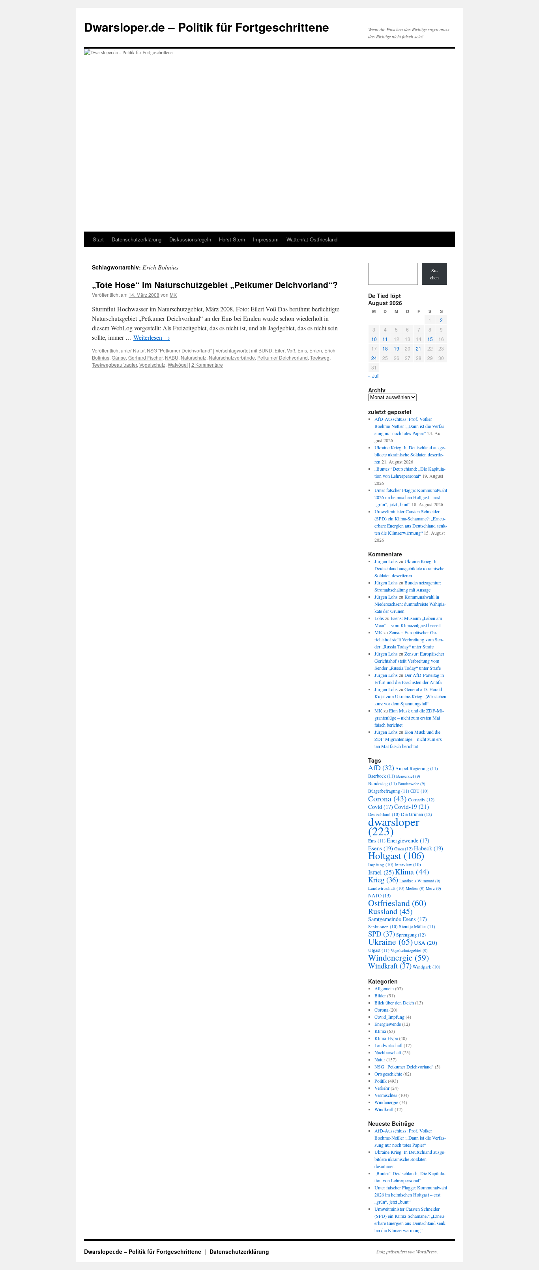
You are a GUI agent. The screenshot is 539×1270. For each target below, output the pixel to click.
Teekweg (319, 357)
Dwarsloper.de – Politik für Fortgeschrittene (206, 26)
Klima (412, 871)
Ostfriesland (397, 902)
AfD (381, 767)
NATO (379, 895)
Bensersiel (408, 776)
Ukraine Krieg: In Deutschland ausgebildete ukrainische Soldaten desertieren (409, 454)
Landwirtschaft (386, 888)
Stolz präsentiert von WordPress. (407, 1251)
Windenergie (398, 957)
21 (418, 348)
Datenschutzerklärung (136, 239)
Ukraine (390, 941)
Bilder (380, 995)
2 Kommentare (207, 364)
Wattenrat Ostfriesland (311, 239)
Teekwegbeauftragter (114, 364)
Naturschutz (193, 357)
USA (425, 942)
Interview (408, 864)
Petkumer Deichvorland (282, 357)
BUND (265, 350)
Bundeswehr (411, 783)
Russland (390, 911)
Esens (380, 848)
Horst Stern (232, 239)
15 (430, 338)
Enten (315, 350)
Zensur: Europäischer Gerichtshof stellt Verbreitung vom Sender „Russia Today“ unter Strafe (409, 639)
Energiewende (408, 840)
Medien (415, 888)
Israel (381, 872)
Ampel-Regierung (416, 768)
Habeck (428, 848)
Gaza (403, 848)
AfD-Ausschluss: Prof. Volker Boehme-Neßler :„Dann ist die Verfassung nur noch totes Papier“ (410, 426)
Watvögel (178, 364)
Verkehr (381, 1088)
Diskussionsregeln (190, 239)
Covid (380, 806)
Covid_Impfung (389, 1017)
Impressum (266, 239)
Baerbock (381, 776)
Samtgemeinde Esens (397, 919)
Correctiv (421, 799)
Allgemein (384, 988)
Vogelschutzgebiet (409, 950)
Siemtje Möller (417, 926)
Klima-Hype (386, 1038)
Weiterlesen (151, 337)
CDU (419, 791)
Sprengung (411, 934)
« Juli (374, 375)
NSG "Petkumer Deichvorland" (179, 350)
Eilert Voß (285, 350)
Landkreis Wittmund (419, 881)
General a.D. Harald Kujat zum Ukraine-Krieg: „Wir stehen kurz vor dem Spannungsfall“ (410, 696)
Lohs (379, 618)
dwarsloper (393, 826)
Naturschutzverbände (232, 357)
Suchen (434, 274)
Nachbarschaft (387, 1052)
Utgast (378, 950)
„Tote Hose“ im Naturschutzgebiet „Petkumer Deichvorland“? (215, 284)
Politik (380, 1081)
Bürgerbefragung (388, 791)
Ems (302, 350)
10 (374, 338)
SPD (381, 933)
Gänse (119, 357)
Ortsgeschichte (388, 1073)
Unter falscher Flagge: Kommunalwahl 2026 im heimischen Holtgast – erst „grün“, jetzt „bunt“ (410, 497)
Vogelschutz (152, 364)
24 (374, 357)
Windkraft (390, 965)
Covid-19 (411, 806)
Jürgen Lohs (386, 561)
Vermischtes (385, 1095)
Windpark (426, 967)
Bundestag (382, 783)
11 (385, 338)
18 (385, 348)
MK (173, 294)
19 (396, 348)
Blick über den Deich (394, 1002)
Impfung (380, 864)
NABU (171, 357)
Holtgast (396, 855)
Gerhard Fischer (145, 357)
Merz (433, 888)
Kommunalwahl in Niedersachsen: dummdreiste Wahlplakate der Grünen (410, 604)
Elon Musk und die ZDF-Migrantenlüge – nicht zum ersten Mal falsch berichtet (409, 717)
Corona (387, 798)
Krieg (383, 879)
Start (98, 239)
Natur (138, 350)
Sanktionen (383, 926)
